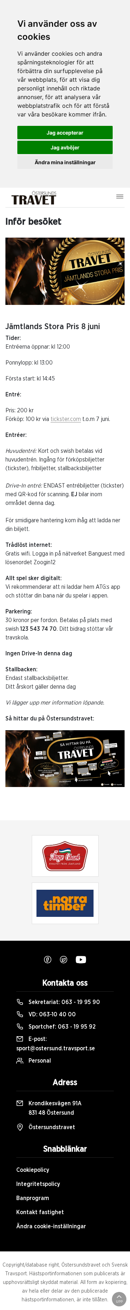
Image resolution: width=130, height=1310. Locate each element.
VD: (51, 1014)
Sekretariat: (63, 1002)
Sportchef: (61, 1027)
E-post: (55, 1043)
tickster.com (66, 419)
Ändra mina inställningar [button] (65, 162)
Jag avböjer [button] (65, 147)
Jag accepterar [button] (65, 132)
